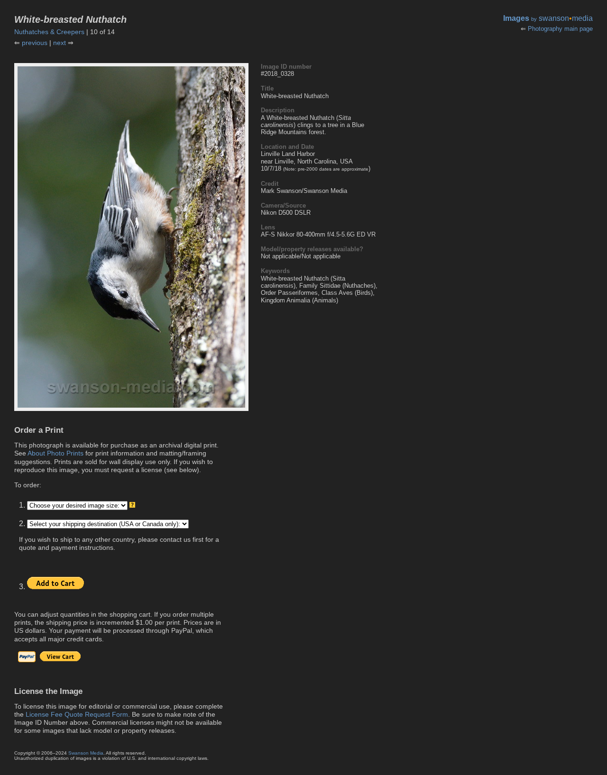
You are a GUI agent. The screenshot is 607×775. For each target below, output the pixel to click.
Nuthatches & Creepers (49, 32)
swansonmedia (566, 18)
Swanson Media (85, 753)
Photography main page (560, 28)
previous (34, 42)
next (59, 42)
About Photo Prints (55, 453)
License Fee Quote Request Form (77, 714)
